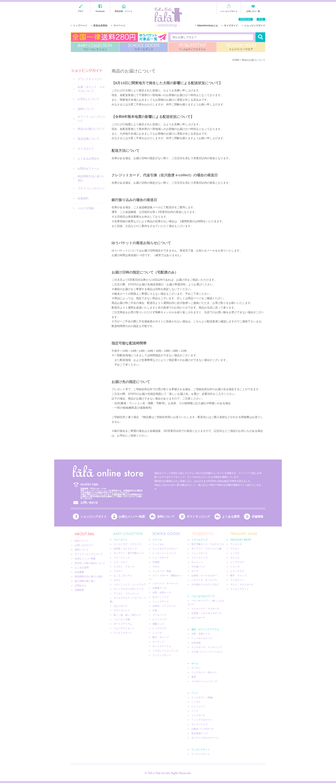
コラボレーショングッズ (165, 650)
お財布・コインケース (164, 606)
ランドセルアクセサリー (165, 548)
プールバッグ (159, 615)
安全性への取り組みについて (90, 563)
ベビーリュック (122, 557)
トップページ (80, 25)
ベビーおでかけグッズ (203, 596)
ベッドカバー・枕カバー (204, 672)
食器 (193, 676)
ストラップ (158, 641)
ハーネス (196, 702)
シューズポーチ (160, 557)
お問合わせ (80, 585)
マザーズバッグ (122, 610)
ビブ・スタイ (121, 562)
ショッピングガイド (254, 25)
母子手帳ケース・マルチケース (207, 544)
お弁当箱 (196, 642)
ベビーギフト (121, 539)
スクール (157, 539)
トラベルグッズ (199, 539)
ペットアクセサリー (201, 720)
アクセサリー (237, 580)
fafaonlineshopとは (207, 25)
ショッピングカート (229, 11)
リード (194, 711)
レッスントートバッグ (164, 553)
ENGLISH (246, 19)
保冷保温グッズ (199, 733)
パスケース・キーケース (165, 583)
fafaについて (81, 540)
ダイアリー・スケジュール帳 (206, 548)
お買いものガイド (84, 545)
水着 (154, 610)
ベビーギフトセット (124, 628)
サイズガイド (231, 25)
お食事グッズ (159, 588)
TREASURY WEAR (241, 47)
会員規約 (83, 198)
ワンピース (236, 544)
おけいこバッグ (160, 597)
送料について (86, 108)
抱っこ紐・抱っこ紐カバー (128, 615)
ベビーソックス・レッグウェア (130, 584)
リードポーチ (198, 715)
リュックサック (160, 601)
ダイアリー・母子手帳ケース (129, 553)
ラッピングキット (123, 632)
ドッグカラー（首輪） (203, 697)
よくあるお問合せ (88, 158)
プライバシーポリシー (91, 188)
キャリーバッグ (199, 724)
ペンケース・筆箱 (161, 571)
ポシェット (197, 562)
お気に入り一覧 (253, 11)
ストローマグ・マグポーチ (205, 608)
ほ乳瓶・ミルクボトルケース (206, 613)
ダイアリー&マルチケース (205, 737)
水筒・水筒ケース (161, 592)
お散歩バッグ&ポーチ (202, 728)
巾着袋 (155, 562)
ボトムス (235, 557)
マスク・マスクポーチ (242, 584)
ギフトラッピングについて (91, 118)
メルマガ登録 (86, 208)
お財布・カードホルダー (204, 575)
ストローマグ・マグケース (128, 544)
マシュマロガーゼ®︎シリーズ (128, 589)
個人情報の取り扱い (85, 581)
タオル (117, 580)
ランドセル (158, 544)
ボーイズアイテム (123, 624)
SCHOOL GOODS (143, 47)
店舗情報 (257, 516)
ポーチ (194, 571)
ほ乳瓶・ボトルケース (125, 548)
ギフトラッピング (198, 516)
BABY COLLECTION (95, 47)
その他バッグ (198, 566)
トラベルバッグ (199, 557)
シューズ (157, 632)
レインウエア (237, 571)
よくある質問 (231, 516)
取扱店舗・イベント (123, 11)
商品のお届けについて (91, 128)
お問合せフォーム (88, 168)
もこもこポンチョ (123, 575)
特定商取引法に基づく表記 (91, 178)
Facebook (100, 11)
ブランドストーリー (90, 79)
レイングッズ (159, 619)
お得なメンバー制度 (132, 516)
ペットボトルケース (201, 638)
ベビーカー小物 (122, 619)
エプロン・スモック (124, 566)
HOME (235, 60)
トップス (235, 553)
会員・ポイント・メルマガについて (91, 89)
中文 (261, 19)
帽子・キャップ (160, 637)
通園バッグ (158, 624)
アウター (235, 548)
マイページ (119, 25)
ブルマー (118, 571)
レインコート (198, 706)
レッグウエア (159, 628)
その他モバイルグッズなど (205, 584)
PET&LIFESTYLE (192, 47)
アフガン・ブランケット (126, 593)
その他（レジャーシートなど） (207, 651)
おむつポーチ (121, 606)
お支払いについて (88, 99)
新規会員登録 (100, 25)
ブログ (80, 11)
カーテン (196, 668)
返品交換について (88, 138)
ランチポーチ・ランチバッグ (206, 647)
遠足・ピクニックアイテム (205, 629)
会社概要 (79, 572)
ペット (194, 693)
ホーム (194, 663)
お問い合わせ (89, 502)
